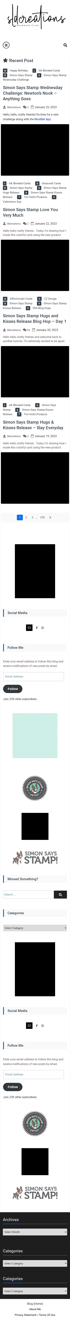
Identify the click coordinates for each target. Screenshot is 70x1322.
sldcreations (14, 107)
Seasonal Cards (49, 183)
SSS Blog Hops (39, 308)
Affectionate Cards (18, 298)
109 (42, 517)
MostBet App (42, 119)
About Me (35, 1309)
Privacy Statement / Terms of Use (35, 1315)
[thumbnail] (35, 149)
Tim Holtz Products (32, 197)
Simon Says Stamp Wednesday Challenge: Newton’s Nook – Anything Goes (32, 93)
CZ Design (48, 298)
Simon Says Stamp (18, 75)
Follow (13, 689)
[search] (63, 45)
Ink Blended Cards (47, 70)
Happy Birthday (16, 70)
